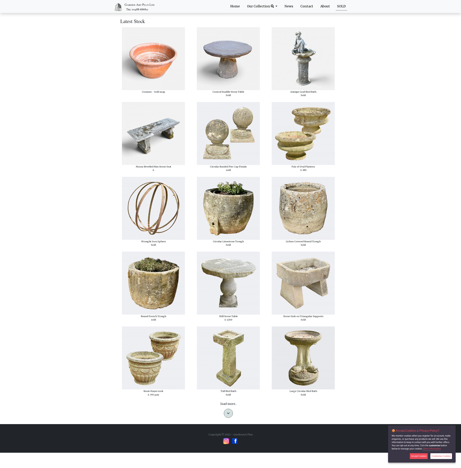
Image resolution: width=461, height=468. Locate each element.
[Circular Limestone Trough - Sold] (228, 208)
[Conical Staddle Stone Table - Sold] (228, 58)
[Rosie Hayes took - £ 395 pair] (153, 357)
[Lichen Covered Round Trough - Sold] (303, 208)
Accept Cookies (418, 456)
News (289, 6)
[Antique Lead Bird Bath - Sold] (303, 58)
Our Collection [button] (259, 6)
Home (235, 6)
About (325, 6)
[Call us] (137, 9)
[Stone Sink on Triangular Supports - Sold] (303, 283)
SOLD (341, 6)
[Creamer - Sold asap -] (153, 58)
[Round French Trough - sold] (153, 283)
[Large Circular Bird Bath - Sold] (303, 357)
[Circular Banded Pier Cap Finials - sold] (228, 133)
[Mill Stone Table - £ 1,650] (228, 283)
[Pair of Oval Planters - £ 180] (303, 133)
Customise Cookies (441, 456)
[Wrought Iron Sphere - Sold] (153, 208)
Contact (306, 6)
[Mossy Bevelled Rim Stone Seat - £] (153, 133)
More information (432, 448)
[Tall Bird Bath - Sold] (228, 357)
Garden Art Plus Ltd (140, 5)
